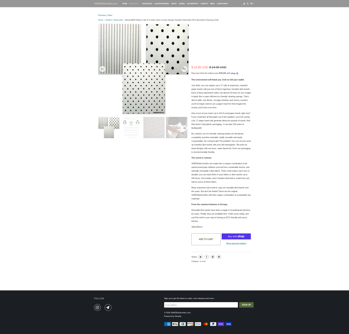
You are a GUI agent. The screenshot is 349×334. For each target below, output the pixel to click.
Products (133, 4)
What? (174, 4)
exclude (203, 261)
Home (124, 4)
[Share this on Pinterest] (212, 257)
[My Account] (244, 3)
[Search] (247, 3)
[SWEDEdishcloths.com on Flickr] (103, 307)
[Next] (184, 69)
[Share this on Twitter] (200, 257)
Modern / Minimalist (114, 20)
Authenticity (193, 4)
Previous (102, 15)
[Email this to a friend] (218, 257)
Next (110, 15)
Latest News (222, 4)
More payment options (236, 243)
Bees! (212, 4)
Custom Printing (161, 4)
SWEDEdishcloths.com (105, 3)
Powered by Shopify (172, 316)
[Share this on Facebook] (206, 257)
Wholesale (147, 4)
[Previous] (103, 69)
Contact (204, 4)
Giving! (182, 4)
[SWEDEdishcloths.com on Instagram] (98, 307)
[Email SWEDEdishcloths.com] (109, 307)
